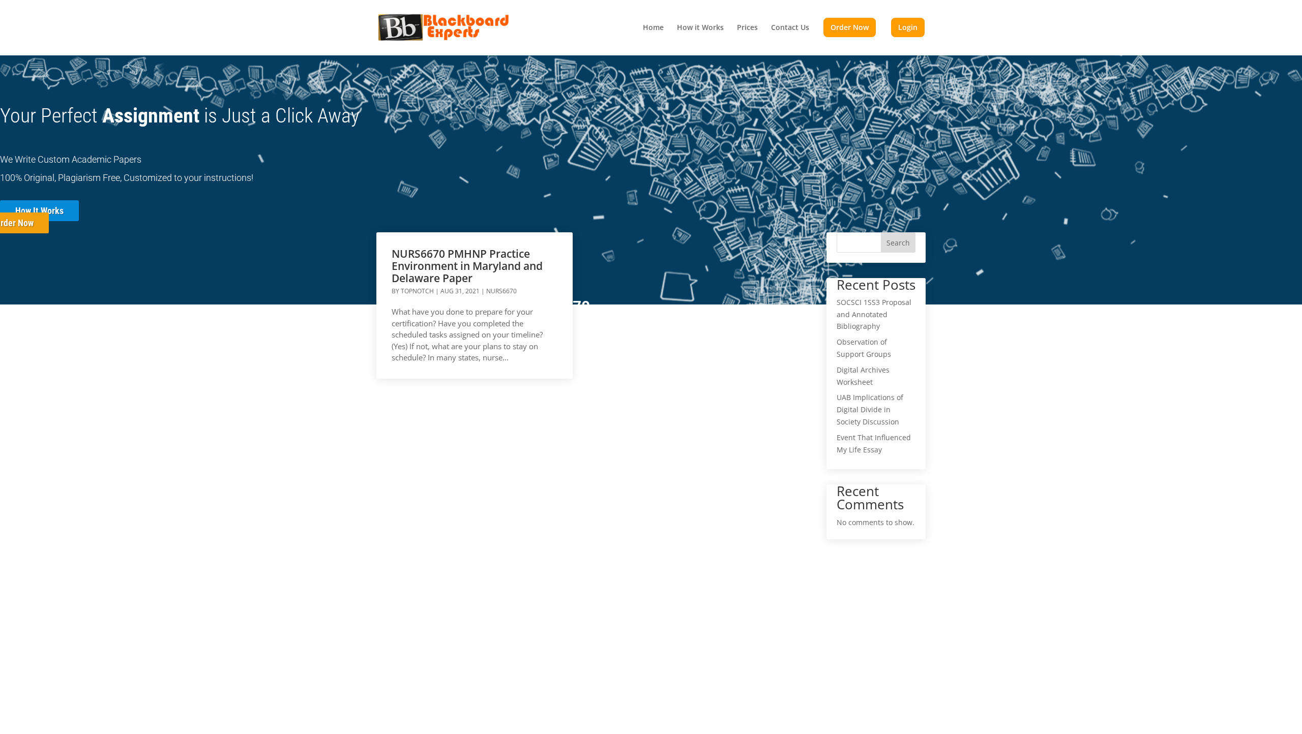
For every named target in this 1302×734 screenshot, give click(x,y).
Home (653, 28)
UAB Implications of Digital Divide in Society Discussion (870, 409)
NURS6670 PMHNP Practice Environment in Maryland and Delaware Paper (467, 266)
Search (898, 243)
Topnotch (417, 291)
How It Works (39, 210)
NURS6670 (501, 291)
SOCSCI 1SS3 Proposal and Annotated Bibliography (874, 314)
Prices (747, 28)
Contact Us (790, 28)
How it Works (700, 28)
